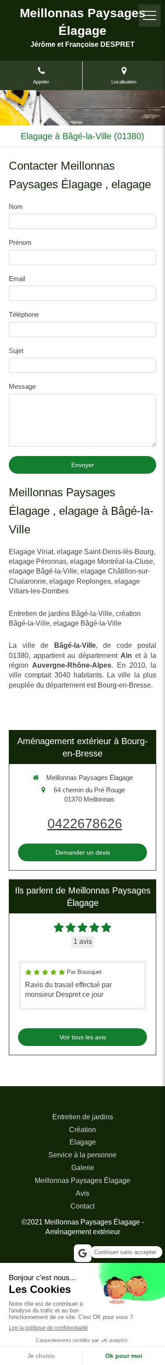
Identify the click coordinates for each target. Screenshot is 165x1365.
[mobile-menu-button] (150, 15)
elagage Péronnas (37, 561)
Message (22, 386)
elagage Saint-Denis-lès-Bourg (105, 551)
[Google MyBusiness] (83, 1253)
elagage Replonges (80, 581)
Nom (16, 206)
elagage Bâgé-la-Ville (43, 571)
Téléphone (24, 314)
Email (17, 278)
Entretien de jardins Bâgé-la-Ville (60, 613)
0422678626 (85, 823)
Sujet (16, 350)
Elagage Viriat (31, 551)
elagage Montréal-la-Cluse (111, 561)
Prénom (20, 242)
